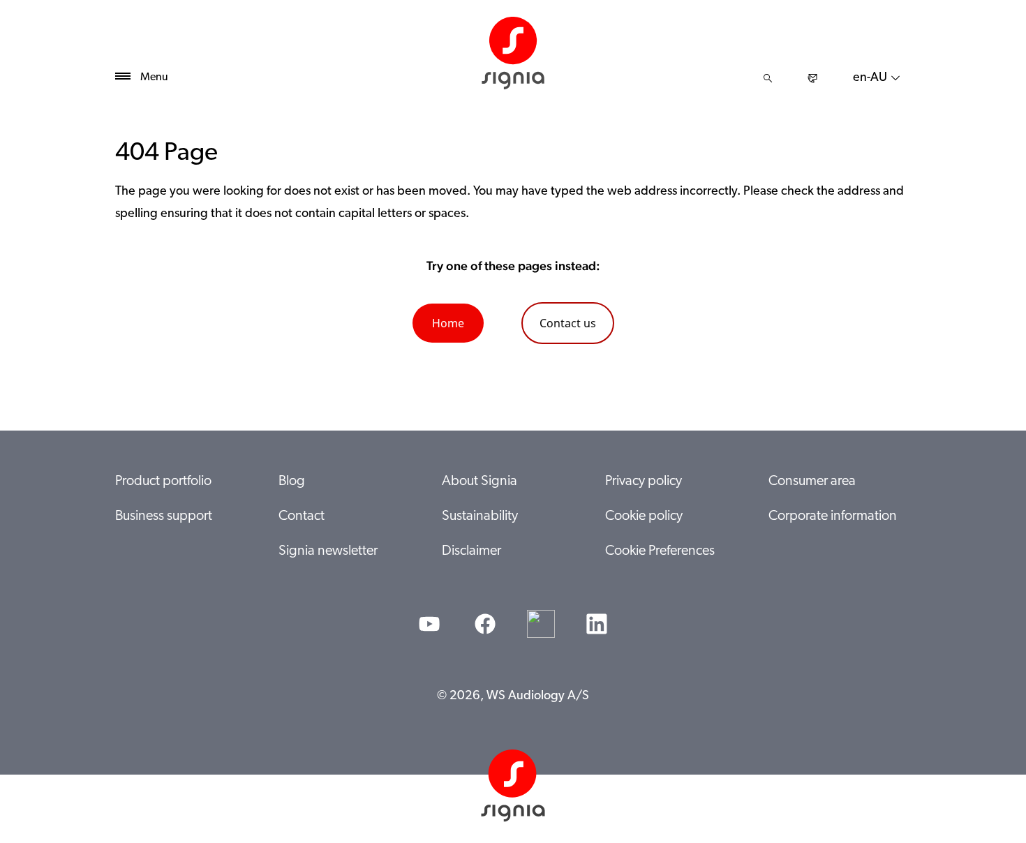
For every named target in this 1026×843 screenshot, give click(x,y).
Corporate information (832, 516)
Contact (301, 516)
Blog (291, 481)
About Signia (479, 481)
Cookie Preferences (660, 551)
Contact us (568, 323)
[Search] (768, 78)
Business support (163, 516)
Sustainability (480, 516)
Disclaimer (471, 551)
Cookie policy (644, 516)
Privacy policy (643, 481)
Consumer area (812, 481)
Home (448, 323)
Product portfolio (163, 481)
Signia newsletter (328, 551)
